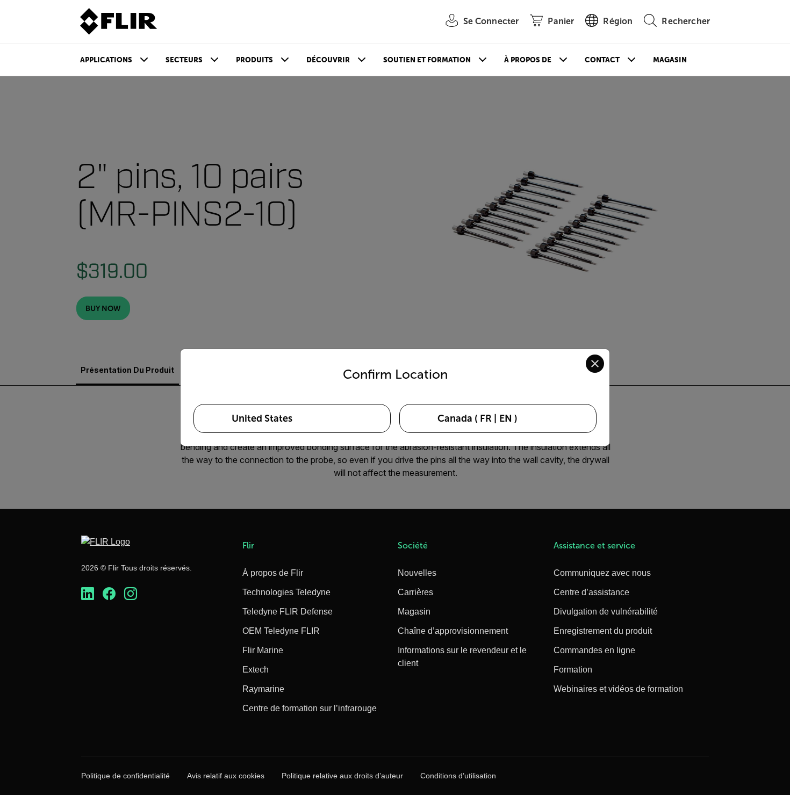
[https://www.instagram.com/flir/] (130, 594)
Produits (254, 60)
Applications (106, 60)
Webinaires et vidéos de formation (618, 688)
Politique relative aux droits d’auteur (342, 775)
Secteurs (184, 60)
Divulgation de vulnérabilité (606, 611)
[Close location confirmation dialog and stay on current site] (595, 364)
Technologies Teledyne (286, 592)
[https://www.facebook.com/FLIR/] (109, 594)
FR (486, 418)
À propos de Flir (272, 572)
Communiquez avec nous (602, 572)
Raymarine (263, 688)
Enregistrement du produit (603, 630)
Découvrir (328, 60)
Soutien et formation (427, 60)
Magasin (670, 60)
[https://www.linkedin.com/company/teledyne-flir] (87, 594)
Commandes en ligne (594, 650)
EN (505, 418)
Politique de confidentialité (125, 775)
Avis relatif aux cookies (225, 775)
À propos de (527, 60)
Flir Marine (262, 650)
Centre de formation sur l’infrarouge (309, 708)
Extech (255, 669)
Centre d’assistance (591, 592)
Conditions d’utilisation (458, 775)
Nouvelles (417, 572)
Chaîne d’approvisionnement (453, 630)
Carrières (415, 592)
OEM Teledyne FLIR (281, 630)
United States (262, 418)
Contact (602, 60)
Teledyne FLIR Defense (287, 611)
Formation (573, 669)
